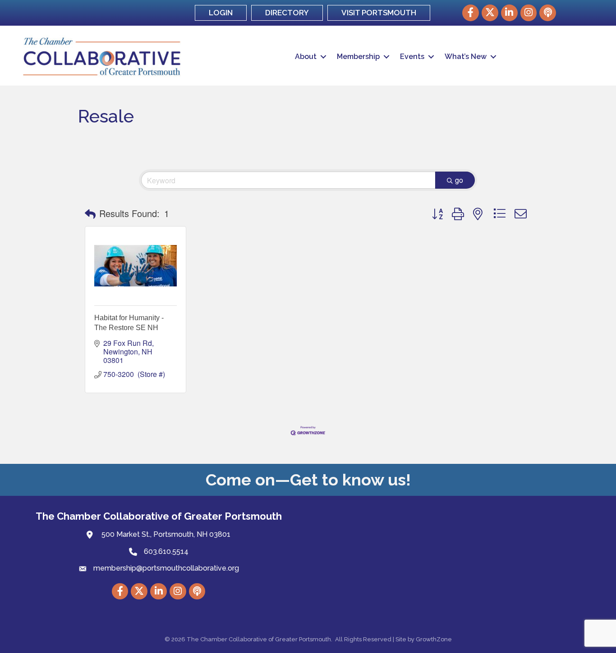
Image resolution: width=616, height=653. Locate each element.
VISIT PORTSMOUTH (378, 12)
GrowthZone (434, 639)
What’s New (466, 56)
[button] (90, 213)
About (306, 56)
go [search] (459, 180)
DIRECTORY (287, 12)
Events (412, 56)
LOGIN (221, 12)
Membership (358, 56)
